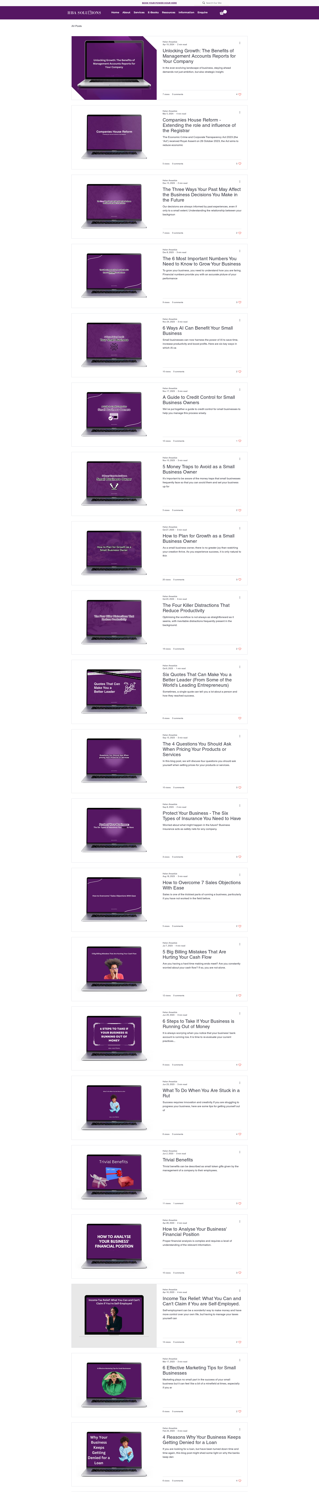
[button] (168, 12)
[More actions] (241, 43)
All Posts (76, 26)
